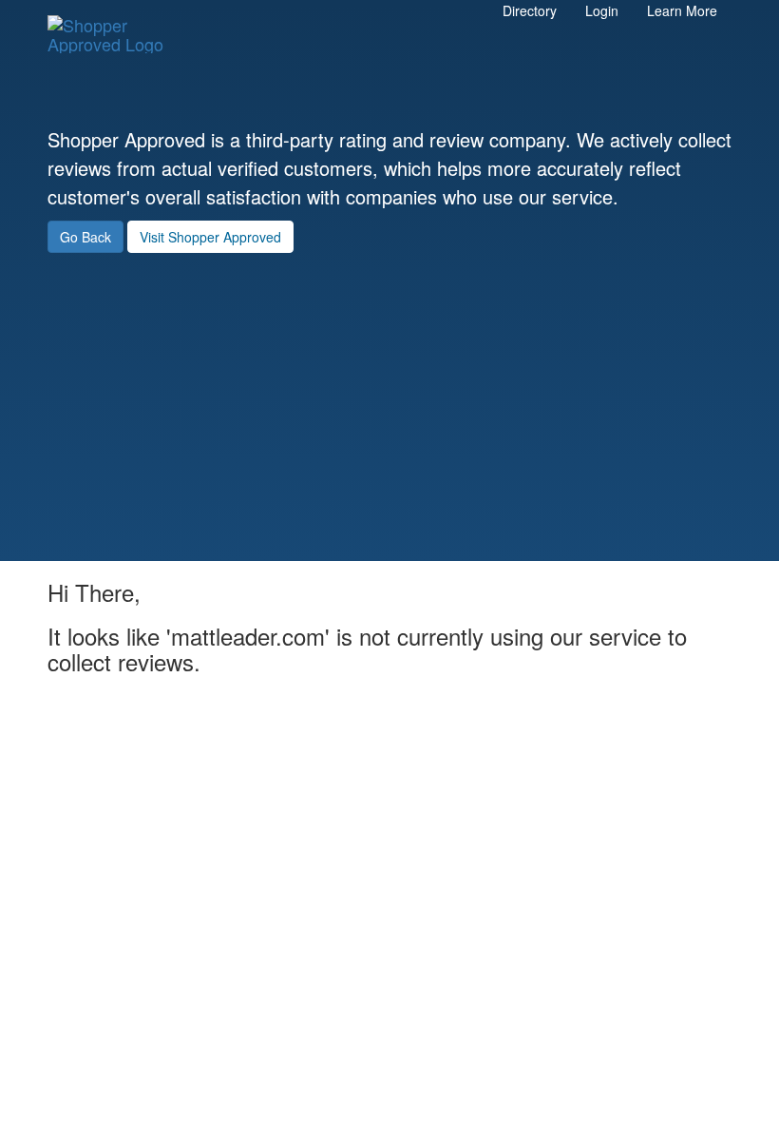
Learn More (682, 10)
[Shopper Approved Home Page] (114, 24)
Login (601, 10)
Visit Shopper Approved (210, 236)
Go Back (85, 236)
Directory (530, 10)
